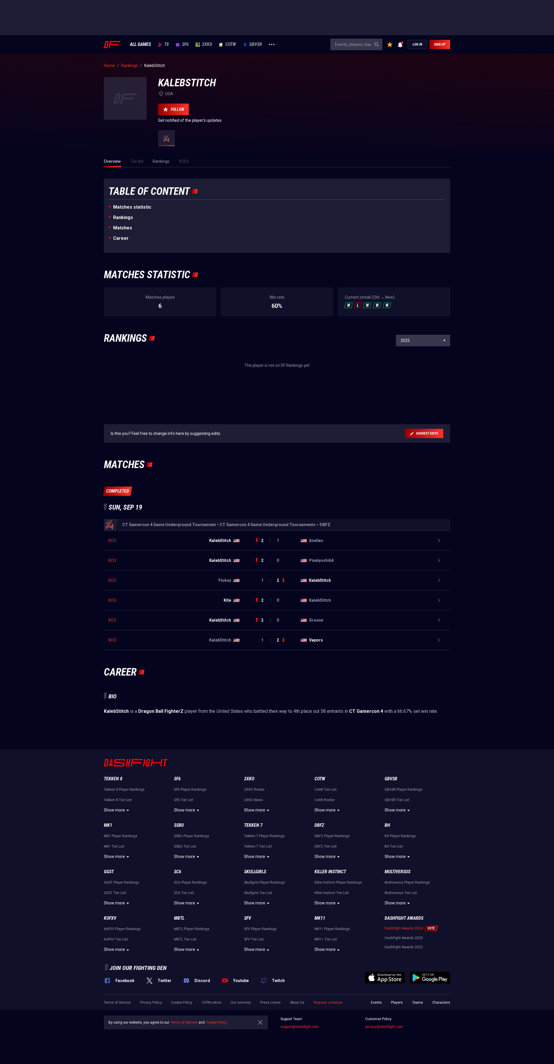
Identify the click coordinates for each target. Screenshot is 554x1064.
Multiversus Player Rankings (407, 882)
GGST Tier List (115, 893)
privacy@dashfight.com (384, 1027)
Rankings (123, 217)
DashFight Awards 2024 (404, 928)
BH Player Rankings (400, 836)
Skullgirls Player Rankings (264, 882)
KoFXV (110, 918)
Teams (417, 1003)
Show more (114, 810)
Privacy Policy (151, 1003)
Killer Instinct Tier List (332, 893)
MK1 (108, 825)
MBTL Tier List (185, 939)
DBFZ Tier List (326, 846)
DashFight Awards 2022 (404, 947)
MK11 (320, 918)
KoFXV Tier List (116, 939)
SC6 (177, 871)
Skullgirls (255, 871)
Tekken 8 (113, 778)
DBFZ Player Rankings (332, 836)
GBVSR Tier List (397, 800)
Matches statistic (132, 207)
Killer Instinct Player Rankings (338, 882)
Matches (122, 228)
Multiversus (397, 871)
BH (387, 825)
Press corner (270, 1003)
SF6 (185, 44)
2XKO (207, 44)
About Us (297, 1003)
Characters (441, 1003)
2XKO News (253, 800)
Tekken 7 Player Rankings (264, 836)
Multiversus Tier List (401, 893)
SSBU (179, 825)
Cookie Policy (181, 1003)
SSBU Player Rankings (191, 836)
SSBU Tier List (185, 846)
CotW (230, 44)
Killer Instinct (330, 871)
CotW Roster (325, 800)
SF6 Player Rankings (190, 790)
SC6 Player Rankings (190, 882)
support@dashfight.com (299, 1027)
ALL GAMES (140, 44)
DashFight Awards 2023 (404, 938)
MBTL (179, 918)
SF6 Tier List (183, 800)
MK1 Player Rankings (120, 836)
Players (397, 1003)
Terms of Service (117, 1003)
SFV (247, 918)
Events (376, 1003)
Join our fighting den (138, 967)
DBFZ (319, 825)
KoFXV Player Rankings (122, 929)
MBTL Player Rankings (191, 929)
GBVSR (255, 44)
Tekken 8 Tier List (118, 800)
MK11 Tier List (326, 939)
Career (121, 238)
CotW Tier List (326, 790)
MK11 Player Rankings (332, 929)
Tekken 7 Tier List (258, 846)
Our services (241, 1003)
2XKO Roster (254, 790)
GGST (109, 871)
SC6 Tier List (184, 893)
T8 (166, 44)
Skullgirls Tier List (258, 893)
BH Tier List (394, 846)
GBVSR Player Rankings (403, 790)
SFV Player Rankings (260, 929)
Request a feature (328, 1003)
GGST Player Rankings (121, 882)
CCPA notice (211, 1003)
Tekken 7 (253, 825)
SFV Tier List (254, 939)
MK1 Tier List (114, 846)
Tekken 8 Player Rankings (124, 790)
